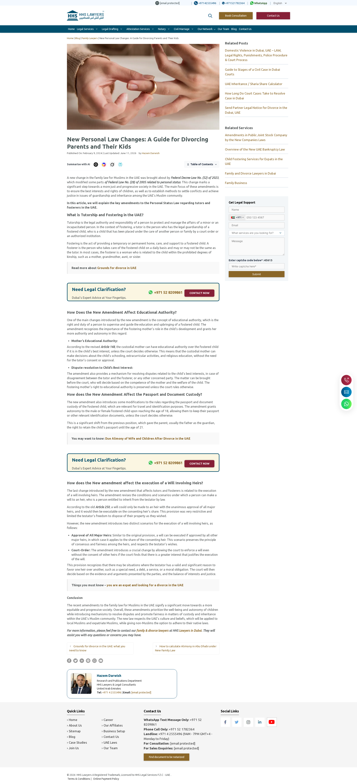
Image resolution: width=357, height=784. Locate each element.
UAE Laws (110, 742)
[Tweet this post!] (75, 661)
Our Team (223, 29)
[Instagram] (249, 725)
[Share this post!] (69, 661)
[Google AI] (104, 164)
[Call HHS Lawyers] (346, 380)
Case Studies (78, 742)
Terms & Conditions (78, 778)
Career (108, 719)
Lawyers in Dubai (190, 630)
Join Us (74, 748)
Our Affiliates (113, 725)
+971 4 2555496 (111, 692)
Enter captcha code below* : (250, 260)
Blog (234, 29)
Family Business (236, 183)
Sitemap (75, 731)
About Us (75, 725)
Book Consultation (236, 15)
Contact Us (273, 15)
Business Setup (114, 731)
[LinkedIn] (260, 725)
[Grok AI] (112, 164)
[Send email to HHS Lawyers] (346, 392)
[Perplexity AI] (120, 164)
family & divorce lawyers (152, 630)
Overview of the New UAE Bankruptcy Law (255, 149)
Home (71, 29)
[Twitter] (237, 725)
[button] (210, 16)
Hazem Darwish (109, 675)
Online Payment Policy (106, 778)
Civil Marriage (181, 29)
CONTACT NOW (199, 293)
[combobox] (237, 217)
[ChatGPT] (96, 164)
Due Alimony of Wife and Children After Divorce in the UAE (147, 438)
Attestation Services (138, 29)
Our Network (205, 29)
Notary (162, 29)
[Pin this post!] (88, 661)
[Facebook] (226, 725)
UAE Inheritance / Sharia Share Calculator (253, 84)
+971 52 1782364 (181, 729)
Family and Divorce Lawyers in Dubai (250, 173)
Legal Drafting (110, 29)
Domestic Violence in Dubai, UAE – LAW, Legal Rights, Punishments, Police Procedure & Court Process (256, 55)
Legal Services (85, 29)
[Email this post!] (101, 661)
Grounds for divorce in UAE (116, 268)
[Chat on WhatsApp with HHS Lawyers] (346, 404)
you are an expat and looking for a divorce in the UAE (145, 585)
